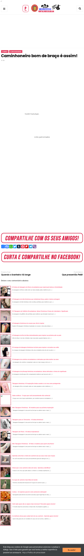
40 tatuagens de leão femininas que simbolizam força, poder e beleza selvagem (36, 299)
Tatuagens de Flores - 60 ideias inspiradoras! (25, 431)
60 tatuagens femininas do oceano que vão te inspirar (28, 323)
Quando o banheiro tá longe (16, 275)
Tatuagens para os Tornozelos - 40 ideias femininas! (27, 419)
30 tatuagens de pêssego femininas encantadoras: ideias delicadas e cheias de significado (39, 371)
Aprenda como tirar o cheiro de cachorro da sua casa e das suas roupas (33, 456)
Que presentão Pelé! (72, 275)
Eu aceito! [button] (71, 550)
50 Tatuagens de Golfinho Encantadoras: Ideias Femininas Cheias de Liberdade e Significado (40, 311)
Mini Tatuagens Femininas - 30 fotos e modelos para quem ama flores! (33, 444)
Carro (4, 52)
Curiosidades (15, 52)
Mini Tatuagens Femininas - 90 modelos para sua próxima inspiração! (33, 407)
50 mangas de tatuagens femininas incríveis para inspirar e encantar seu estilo (35, 347)
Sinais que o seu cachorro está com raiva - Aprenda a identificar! (31, 468)
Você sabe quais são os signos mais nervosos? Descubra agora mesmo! (33, 504)
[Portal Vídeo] (42, 12)
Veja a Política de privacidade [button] (33, 552)
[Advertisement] (42, 31)
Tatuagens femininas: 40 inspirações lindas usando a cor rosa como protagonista (36, 383)
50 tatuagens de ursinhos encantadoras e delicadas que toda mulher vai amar (35, 359)
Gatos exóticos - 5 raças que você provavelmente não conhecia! (31, 395)
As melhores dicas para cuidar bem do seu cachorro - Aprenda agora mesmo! (35, 516)
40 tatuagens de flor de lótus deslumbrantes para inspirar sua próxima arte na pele (36, 335)
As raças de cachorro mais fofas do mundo (25, 480)
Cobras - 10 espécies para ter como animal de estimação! (29, 492)
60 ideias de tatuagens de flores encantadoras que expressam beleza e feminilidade (37, 287)
